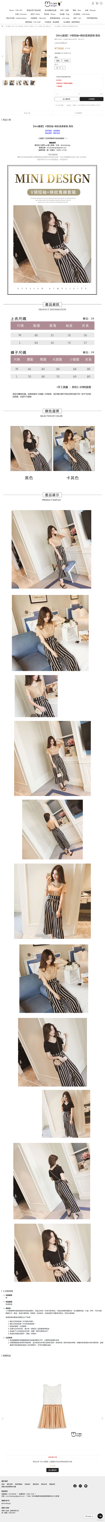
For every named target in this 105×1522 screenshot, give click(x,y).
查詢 (3, 1484)
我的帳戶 (27, 1484)
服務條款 (52, 1484)
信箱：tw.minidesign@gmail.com (13, 1496)
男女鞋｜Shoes (49, 14)
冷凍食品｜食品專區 (52, 22)
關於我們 (10, 1484)
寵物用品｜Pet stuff (32, 22)
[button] (49, 56)
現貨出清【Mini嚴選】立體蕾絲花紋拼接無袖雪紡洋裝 (52, 1462)
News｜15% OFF (16, 10)
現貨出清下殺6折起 (34, 10)
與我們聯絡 (18, 1484)
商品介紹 (27, 113)
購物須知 (36, 1484)
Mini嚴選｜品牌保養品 (71, 22)
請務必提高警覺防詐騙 (9, 1487)
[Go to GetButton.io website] (100, 1520)
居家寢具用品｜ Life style (59, 18)
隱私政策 (44, 1484)
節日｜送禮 (64, 10)
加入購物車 (66, 99)
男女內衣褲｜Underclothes (16, 18)
